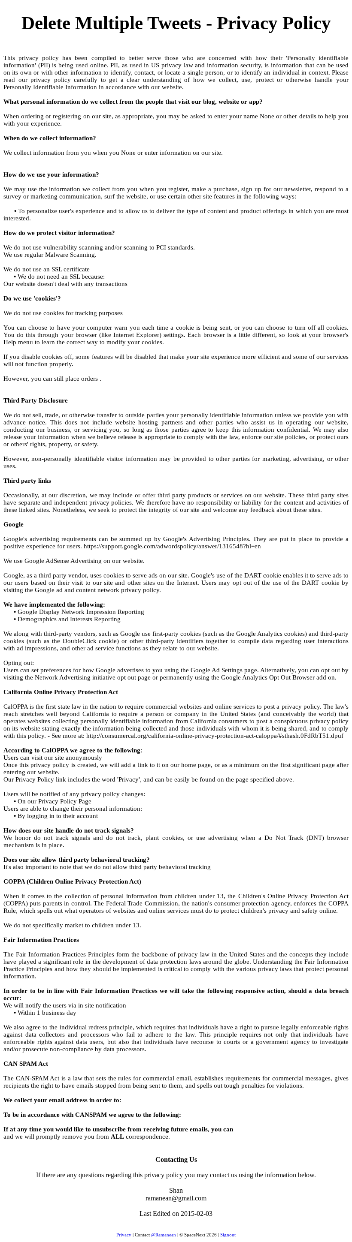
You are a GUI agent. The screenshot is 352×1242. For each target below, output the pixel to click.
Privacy (123, 1234)
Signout (228, 1234)
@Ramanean (163, 1234)
